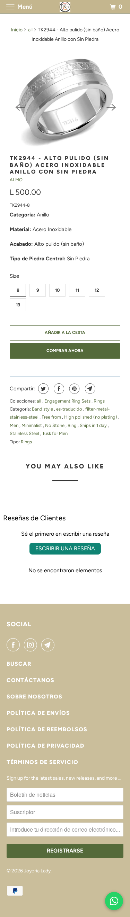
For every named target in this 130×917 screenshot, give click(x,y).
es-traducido (69, 409)
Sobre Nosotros (34, 696)
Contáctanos (30, 680)
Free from (52, 417)
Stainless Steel (25, 433)
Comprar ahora (65, 350)
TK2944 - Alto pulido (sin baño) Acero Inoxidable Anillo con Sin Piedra (59, 165)
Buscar (19, 663)
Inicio (17, 30)
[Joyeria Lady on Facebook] (15, 644)
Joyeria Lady (37, 871)
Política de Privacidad (45, 745)
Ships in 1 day (94, 425)
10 (57, 290)
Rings (99, 401)
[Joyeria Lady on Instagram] (32, 644)
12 (97, 290)
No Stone (55, 425)
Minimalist (32, 425)
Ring (73, 425)
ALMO (16, 179)
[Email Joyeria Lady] (49, 644)
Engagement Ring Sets (68, 401)
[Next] (110, 106)
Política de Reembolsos (47, 729)
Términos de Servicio (42, 762)
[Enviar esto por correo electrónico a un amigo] (89, 388)
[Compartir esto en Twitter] (42, 388)
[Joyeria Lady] (65, 7)
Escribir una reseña (65, 548)
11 (77, 290)
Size (14, 276)
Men (14, 425)
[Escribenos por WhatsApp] (114, 901)
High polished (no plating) (91, 417)
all (30, 30)
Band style (43, 409)
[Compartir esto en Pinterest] (74, 388)
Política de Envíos (38, 713)
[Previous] (19, 106)
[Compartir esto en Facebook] (58, 388)
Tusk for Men (55, 433)
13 (18, 304)
